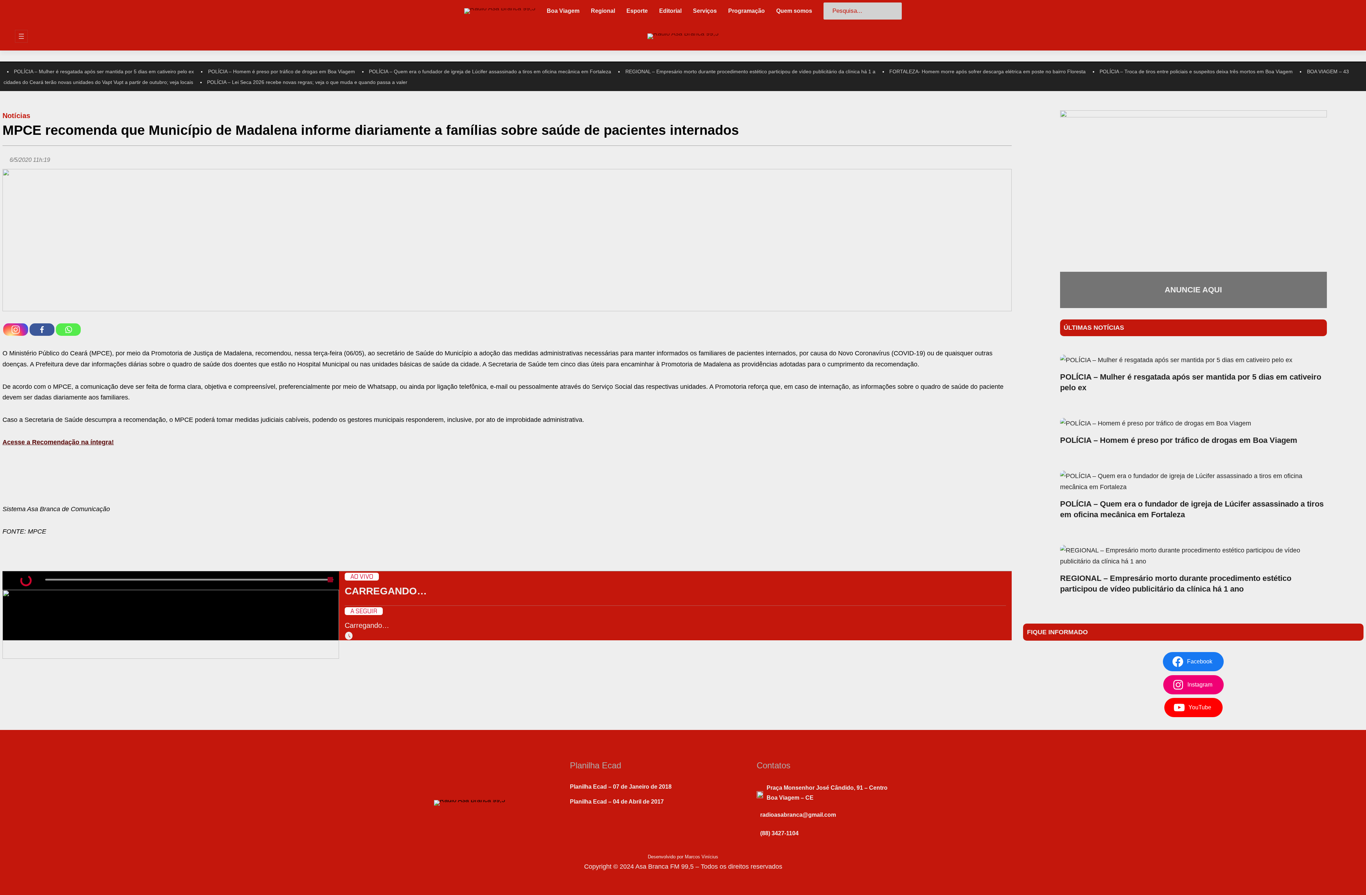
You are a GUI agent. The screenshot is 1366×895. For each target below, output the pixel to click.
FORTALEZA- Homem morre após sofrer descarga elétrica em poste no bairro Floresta (987, 71)
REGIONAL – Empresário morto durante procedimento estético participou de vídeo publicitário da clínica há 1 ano (1175, 583)
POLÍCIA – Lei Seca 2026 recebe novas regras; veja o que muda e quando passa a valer (307, 82)
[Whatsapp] (68, 329)
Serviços (705, 11)
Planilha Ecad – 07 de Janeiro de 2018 (621, 787)
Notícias (16, 116)
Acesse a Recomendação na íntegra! (58, 442)
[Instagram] (15, 329)
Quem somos (794, 11)
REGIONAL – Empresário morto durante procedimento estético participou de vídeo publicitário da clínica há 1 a (750, 71)
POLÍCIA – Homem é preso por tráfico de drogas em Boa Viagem (281, 71)
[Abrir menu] (21, 36)
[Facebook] (42, 329)
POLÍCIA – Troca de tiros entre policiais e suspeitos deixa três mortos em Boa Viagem (1196, 71)
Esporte (637, 11)
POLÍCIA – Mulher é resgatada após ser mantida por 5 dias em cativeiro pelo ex (104, 71)
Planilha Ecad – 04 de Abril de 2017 (617, 802)
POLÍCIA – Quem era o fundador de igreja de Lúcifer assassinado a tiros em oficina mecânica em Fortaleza (490, 71)
